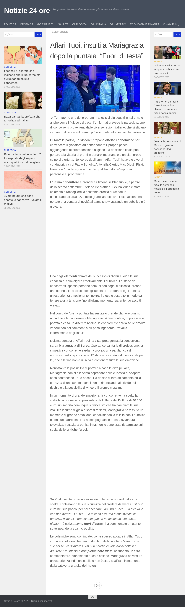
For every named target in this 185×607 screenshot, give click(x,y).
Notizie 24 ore (27, 10)
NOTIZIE (158, 61)
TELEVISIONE (59, 31)
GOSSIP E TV (45, 24)
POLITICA (10, 24)
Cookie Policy (171, 24)
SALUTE (63, 24)
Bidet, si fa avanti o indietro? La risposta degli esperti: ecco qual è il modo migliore (22, 158)
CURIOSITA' (10, 67)
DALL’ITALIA (98, 24)
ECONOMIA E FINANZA (144, 24)
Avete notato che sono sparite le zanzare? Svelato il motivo (23, 199)
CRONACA (26, 24)
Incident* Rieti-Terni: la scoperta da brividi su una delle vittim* (167, 69)
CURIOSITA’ (79, 24)
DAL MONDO (118, 24)
